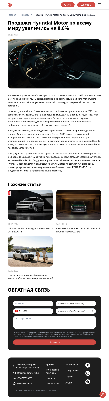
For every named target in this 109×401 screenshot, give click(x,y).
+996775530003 (24, 378)
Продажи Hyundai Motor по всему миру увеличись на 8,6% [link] (64, 14)
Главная (12, 14)
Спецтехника (72, 370)
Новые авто (72, 364)
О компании (52, 383)
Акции (69, 382)
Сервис (69, 376)
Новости (24, 14)
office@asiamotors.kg (28, 372)
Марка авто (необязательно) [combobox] (71, 303)
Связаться (86, 4)
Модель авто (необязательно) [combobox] (71, 311)
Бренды (50, 364)
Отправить (54, 342)
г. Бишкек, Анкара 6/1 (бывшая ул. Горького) (27, 366)
